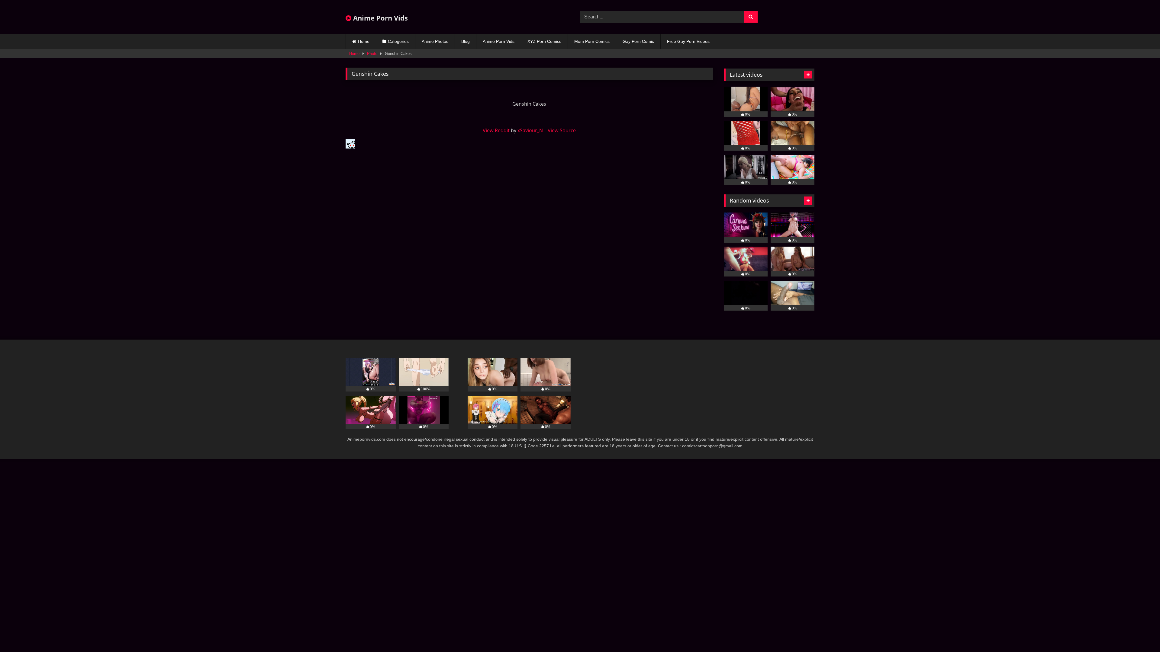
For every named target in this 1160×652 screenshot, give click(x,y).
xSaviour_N (530, 130)
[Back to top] (1141, 634)
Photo (372, 53)
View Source (562, 130)
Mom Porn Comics (592, 41)
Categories (398, 41)
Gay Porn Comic (638, 41)
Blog (465, 41)
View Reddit (496, 130)
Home (363, 41)
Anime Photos (435, 41)
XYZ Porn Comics (544, 41)
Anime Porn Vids (379, 17)
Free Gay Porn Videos (688, 41)
